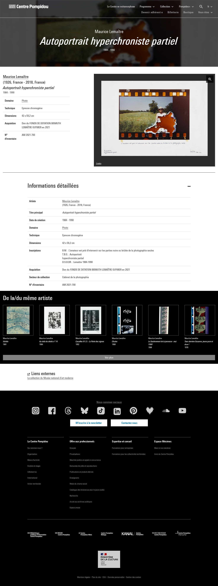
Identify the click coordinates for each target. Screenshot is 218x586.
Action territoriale (34, 484)
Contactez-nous (129, 422)
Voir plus (109, 357)
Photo (25, 100)
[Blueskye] (84, 411)
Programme (146, 6)
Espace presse (75, 507)
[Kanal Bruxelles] (135, 536)
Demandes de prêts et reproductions (83, 466)
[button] (109, 186)
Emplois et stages (33, 466)
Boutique (189, 12)
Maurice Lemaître (15, 76)
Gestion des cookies (133, 577)
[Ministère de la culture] (109, 559)
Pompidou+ (185, 6)
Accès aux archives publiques (81, 501)
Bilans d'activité (33, 460)
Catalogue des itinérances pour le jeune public (87, 490)
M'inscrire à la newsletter (89, 422)
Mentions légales (83, 577)
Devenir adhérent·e (153, 12)
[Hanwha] (183, 536)
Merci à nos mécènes (162, 448)
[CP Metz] (87, 536)
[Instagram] (35, 411)
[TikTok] (101, 411)
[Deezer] (150, 411)
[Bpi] (39, 536)
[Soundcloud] (166, 411)
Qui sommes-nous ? (34, 448)
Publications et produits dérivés (81, 472)
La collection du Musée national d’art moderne (50, 377)
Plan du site (96, 577)
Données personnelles (116, 577)
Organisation (32, 454)
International (32, 478)
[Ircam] (64, 536)
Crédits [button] (98, 163)
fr (209, 6)
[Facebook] (52, 411)
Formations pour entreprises (122, 448)
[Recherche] (201, 7)
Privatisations (75, 454)
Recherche (74, 496)
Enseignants (74, 478)
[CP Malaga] (109, 536)
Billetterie (173, 12)
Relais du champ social (78, 484)
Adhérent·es (32, 472)
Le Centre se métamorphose (122, 6)
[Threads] (68, 411)
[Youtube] (182, 411)
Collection (165, 6)
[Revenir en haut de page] (211, 579)
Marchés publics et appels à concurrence (85, 460)
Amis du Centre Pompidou (164, 454)
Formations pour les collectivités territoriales (128, 454)
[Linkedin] (117, 411)
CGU (104, 577)
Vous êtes (204, 12)
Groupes (73, 448)
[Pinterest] (133, 411)
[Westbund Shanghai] (161, 536)
